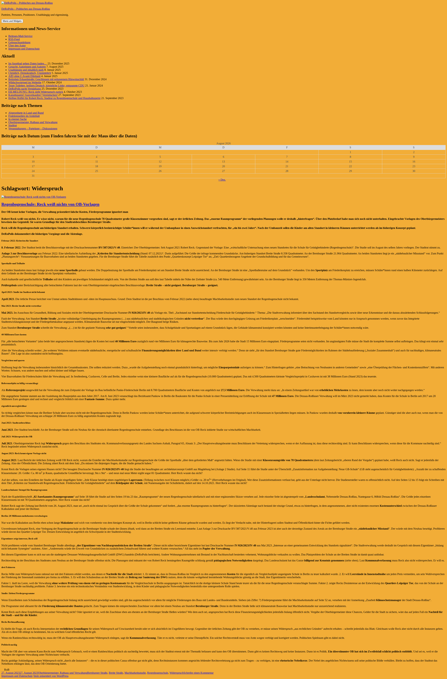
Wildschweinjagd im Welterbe (24, 82)
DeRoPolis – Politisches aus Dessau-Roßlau (25, 8)
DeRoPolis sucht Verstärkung (24, 88)
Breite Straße (116, 672)
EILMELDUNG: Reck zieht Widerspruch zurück (35, 91)
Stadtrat (12, 125)
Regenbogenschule (157, 672)
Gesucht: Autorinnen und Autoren (27, 66)
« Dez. (222, 179)
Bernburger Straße (97, 672)
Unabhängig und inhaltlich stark (26, 69)
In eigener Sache (17, 119)
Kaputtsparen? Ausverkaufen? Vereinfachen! (33, 94)
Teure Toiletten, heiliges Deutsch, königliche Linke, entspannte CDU (46, 85)
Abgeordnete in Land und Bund (26, 112)
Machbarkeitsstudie (135, 672)
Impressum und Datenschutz (24, 48)
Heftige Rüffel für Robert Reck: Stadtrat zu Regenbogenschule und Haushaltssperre (54, 98)
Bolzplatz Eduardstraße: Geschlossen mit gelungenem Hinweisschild (46, 79)
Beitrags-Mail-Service (20, 36)
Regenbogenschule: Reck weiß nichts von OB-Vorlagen (50, 204)
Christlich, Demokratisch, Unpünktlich (29, 72)
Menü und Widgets (12, 21)
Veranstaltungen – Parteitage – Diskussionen (32, 128)
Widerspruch (177, 672)
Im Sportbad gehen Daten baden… (27, 63)
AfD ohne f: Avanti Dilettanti (24, 76)
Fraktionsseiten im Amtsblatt (24, 115)
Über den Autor (17, 45)
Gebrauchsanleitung (19, 42)
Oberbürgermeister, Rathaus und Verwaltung (32, 122)
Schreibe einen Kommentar (199, 672)
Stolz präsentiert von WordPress (50, 675)
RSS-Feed (14, 39)
